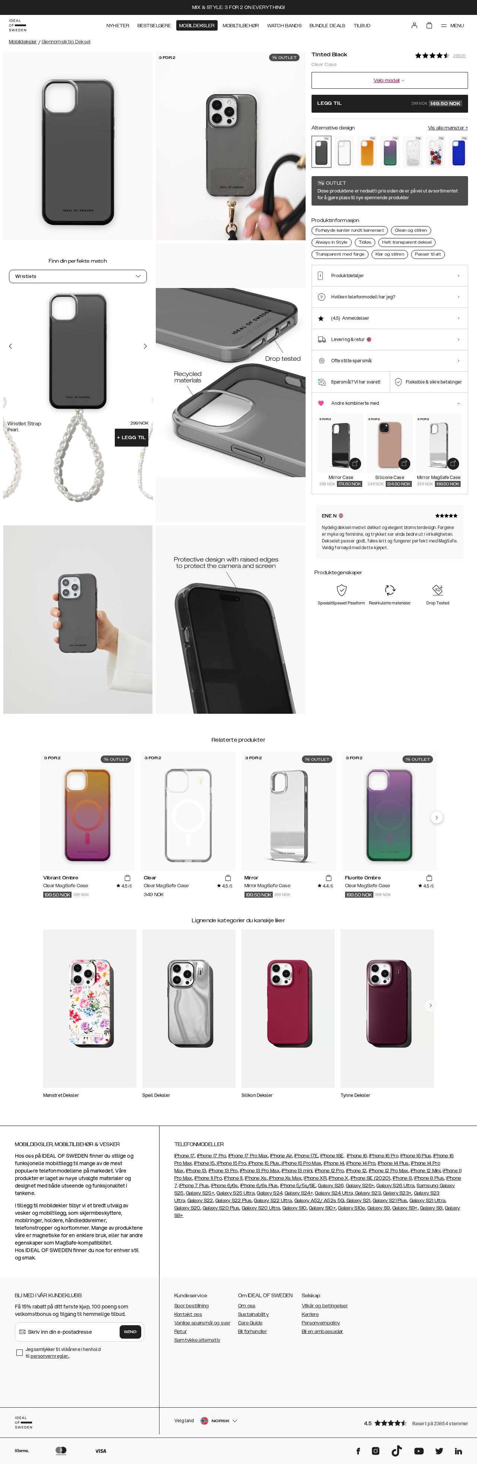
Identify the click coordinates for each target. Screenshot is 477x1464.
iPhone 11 (233, 1178)
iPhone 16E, (332, 1155)
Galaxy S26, (331, 1185)
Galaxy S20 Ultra (261, 1208)
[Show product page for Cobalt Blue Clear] (458, 152)
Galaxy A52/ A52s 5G (319, 1200)
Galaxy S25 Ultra (236, 1193)
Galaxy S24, (270, 1193)
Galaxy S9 (378, 1208)
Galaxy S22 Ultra (273, 1200)
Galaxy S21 (357, 1200)
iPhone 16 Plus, (416, 1155)
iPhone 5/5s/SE (298, 1185)
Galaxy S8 (431, 1208)
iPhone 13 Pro (223, 1170)
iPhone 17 (184, 1155)
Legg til (131, 437)
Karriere (310, 1314)
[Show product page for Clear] (344, 152)
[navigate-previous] (437, 817)
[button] (414, 1422)
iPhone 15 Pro (231, 1163)
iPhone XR (315, 1178)
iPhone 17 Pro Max (248, 1155)
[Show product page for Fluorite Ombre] (390, 152)
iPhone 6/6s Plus (259, 1185)
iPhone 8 (402, 1178)
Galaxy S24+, (299, 1193)
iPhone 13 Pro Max (259, 1170)
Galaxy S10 (294, 1208)
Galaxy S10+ (322, 1208)
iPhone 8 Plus (429, 1178)
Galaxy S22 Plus (233, 1200)
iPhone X (338, 1178)
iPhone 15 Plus (263, 1163)
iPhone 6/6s (224, 1185)
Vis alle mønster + (448, 128)
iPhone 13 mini (297, 1170)
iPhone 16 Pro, (384, 1155)
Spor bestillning (191, 1305)
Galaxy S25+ (200, 1193)
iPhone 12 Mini (425, 1170)
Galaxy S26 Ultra (395, 1185)
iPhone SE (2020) (371, 1178)
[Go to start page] (17, 25)
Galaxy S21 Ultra (428, 1200)
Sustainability (253, 1314)
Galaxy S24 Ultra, (334, 1193)
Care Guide (250, 1323)
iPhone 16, (357, 1155)
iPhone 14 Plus (393, 1163)
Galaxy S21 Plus (390, 1200)
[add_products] (355, 464)
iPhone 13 (196, 1170)
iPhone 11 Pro (208, 1178)
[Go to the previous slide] (10, 346)
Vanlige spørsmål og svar (202, 1323)
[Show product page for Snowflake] (413, 152)
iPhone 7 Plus (194, 1185)
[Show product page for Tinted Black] (321, 152)
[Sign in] (414, 25)
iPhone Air (281, 1155)
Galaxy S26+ (360, 1185)
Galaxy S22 (200, 1200)
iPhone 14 (334, 1163)
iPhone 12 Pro (329, 1170)
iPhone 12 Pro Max (388, 1170)
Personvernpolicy (321, 1323)
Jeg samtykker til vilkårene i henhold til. (63, 1352)
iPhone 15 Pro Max (301, 1163)
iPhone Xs (256, 1178)
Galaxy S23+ (397, 1193)
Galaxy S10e (351, 1208)
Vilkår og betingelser (325, 1305)
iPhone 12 (356, 1170)
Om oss (247, 1305)
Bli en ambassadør (322, 1331)
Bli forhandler (252, 1331)
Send (130, 1332)
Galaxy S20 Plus (221, 1208)
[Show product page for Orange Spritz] (367, 152)
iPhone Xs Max (284, 1178)
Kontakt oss (188, 1314)
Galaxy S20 (187, 1208)
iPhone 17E (306, 1155)
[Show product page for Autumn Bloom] (436, 152)
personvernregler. (50, 1356)
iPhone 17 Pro (211, 1155)
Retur (180, 1331)
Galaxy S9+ (405, 1208)
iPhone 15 (204, 1163)
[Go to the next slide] (145, 346)
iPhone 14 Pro (360, 1163)
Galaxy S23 (367, 1193)
